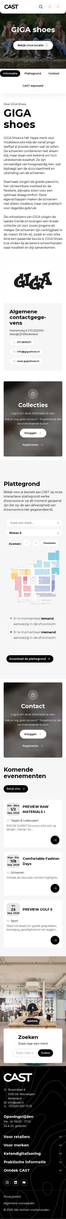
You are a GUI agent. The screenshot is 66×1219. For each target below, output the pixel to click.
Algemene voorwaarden (19, 1203)
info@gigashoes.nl (28, 351)
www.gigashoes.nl (28, 361)
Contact (53, 73)
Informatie (10, 73)
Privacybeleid (12, 1196)
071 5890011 (24, 342)
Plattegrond (33, 73)
